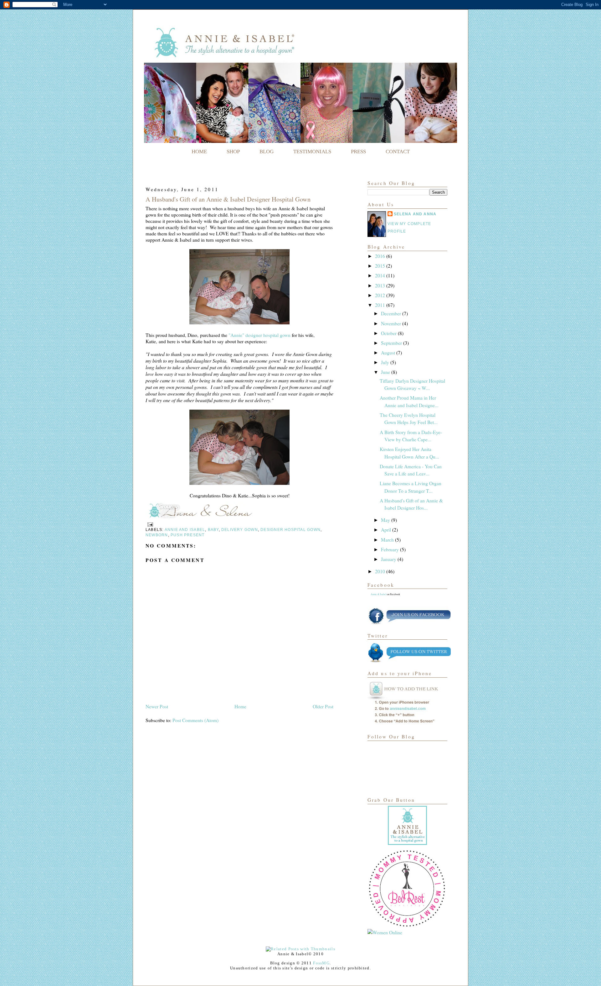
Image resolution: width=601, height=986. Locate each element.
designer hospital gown (290, 529)
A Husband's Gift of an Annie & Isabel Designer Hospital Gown (228, 199)
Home (240, 706)
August (388, 352)
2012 (380, 295)
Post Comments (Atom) (195, 720)
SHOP (233, 152)
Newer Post (157, 706)
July (385, 362)
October (389, 333)
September (392, 343)
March (388, 540)
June (386, 372)
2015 (380, 266)
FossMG (321, 963)
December (391, 313)
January (389, 559)
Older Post (323, 706)
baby (213, 529)
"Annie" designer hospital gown (258, 335)
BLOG (266, 152)
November (391, 323)
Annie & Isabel (378, 594)
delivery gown (239, 529)
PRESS (358, 152)
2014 (380, 275)
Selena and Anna (415, 214)
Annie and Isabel (185, 529)
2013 (380, 285)
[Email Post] (149, 524)
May (386, 520)
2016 (380, 256)
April (386, 530)
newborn (157, 535)
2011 (380, 305)
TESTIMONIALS (312, 152)
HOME (199, 152)
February (390, 549)
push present (188, 535)
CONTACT (398, 152)
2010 (380, 571)
